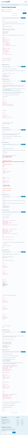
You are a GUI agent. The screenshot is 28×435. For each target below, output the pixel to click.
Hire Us (18, 425)
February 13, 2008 (7, 66)
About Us (22, 419)
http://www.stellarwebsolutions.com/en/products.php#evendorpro (12, 90)
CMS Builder (8, 4)
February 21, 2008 (7, 144)
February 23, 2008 (7, 351)
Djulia (4, 81)
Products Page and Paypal (14, 4)
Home (2, 4)
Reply (22, 66)
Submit (14, 432)
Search (25, 13)
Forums (5, 4)
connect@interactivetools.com (6, 422)
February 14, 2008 (7, 81)
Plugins (18, 421)
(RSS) (11, 11)
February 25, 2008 (7, 11)
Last (16, 15)
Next (14, 15)
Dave (4, 66)
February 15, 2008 (7, 129)
